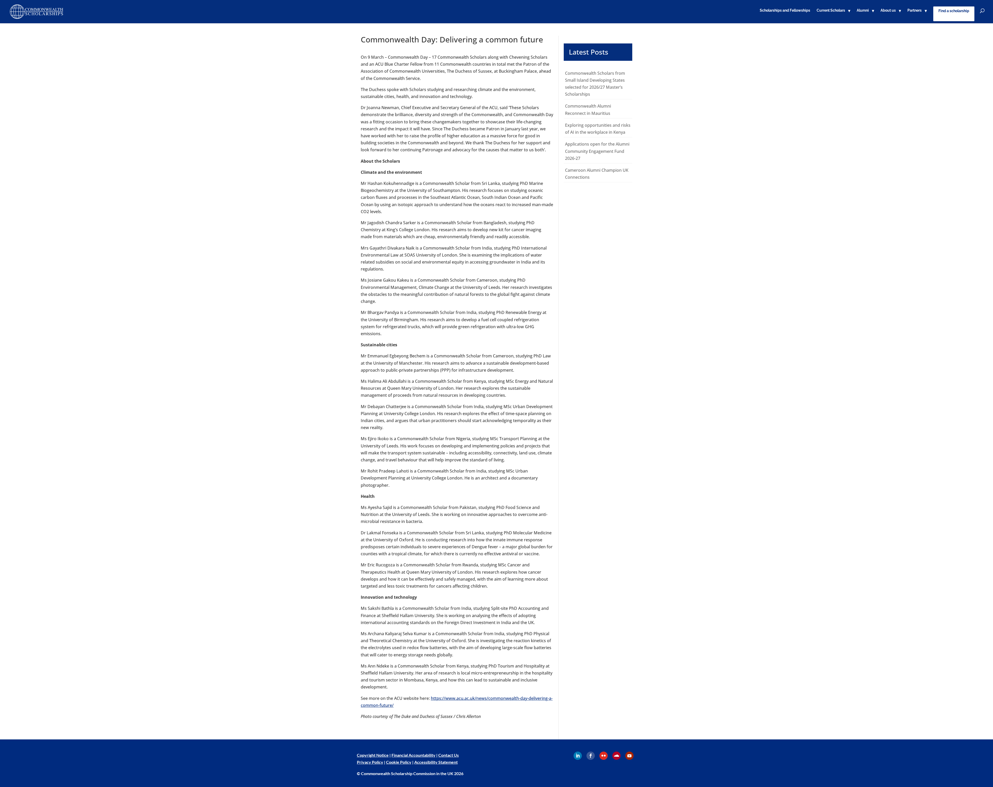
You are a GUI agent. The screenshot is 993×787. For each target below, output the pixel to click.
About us (888, 10)
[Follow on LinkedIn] (578, 756)
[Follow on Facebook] (590, 756)
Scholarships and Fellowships (785, 10)
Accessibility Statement (436, 762)
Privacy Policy (370, 762)
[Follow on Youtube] (629, 756)
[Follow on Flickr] (603, 756)
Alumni (863, 10)
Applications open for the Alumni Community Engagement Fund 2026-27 (597, 151)
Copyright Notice (373, 755)
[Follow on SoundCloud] (616, 756)
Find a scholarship (953, 11)
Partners (914, 10)
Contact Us (448, 755)
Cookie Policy (398, 762)
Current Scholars (831, 10)
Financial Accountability (413, 755)
